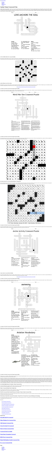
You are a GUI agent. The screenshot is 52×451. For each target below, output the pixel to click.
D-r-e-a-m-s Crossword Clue (6, 442)
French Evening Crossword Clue (6, 409)
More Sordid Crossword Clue (6, 408)
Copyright (3, 447)
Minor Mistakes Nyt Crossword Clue (8, 420)
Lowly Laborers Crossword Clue (6, 401)
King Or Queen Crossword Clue (7, 428)
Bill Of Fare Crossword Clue (6, 437)
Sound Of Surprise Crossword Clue (6, 411)
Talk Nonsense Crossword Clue (6, 423)
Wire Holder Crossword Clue (5, 412)
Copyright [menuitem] (3, 2)
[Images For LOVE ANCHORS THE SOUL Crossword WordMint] (26, 34)
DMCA (3, 448)
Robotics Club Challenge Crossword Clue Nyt (8, 405)
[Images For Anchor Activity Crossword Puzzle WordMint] (26, 250)
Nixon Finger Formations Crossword (8, 434)
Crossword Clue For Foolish (6, 431)
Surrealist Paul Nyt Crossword (6, 417)
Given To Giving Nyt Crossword (7, 425)
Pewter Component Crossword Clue (6, 402)
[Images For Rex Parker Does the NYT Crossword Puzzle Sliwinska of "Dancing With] (26, 160)
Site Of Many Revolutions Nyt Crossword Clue (8, 404)
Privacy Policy (4, 449)
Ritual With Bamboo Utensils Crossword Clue (9, 439)
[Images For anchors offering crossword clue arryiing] (26, 71)
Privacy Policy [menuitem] (4, 4)
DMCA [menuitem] (3, 3)
